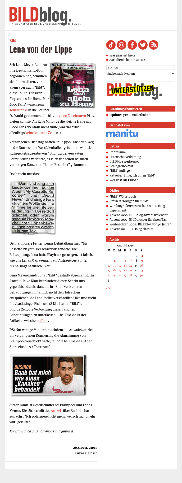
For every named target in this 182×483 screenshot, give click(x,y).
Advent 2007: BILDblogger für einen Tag (138, 219)
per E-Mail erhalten (129, 115)
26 (119, 275)
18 (114, 270)
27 (125, 275)
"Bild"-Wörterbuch (122, 196)
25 (114, 275)
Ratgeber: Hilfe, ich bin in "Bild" (132, 175)
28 (130, 275)
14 (130, 265)
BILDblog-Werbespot (124, 161)
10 (109, 265)
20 (125, 270)
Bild (12, 40)
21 (130, 270)
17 (109, 270)
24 (108, 275)
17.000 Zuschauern (71, 115)
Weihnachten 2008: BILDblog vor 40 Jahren (140, 224)
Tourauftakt (18, 110)
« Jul (108, 288)
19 (119, 270)
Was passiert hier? (122, 55)
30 (141, 275)
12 (119, 265)
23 (141, 270)
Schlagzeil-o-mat (121, 166)
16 (141, 265)
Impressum (117, 152)
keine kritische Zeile (40, 132)
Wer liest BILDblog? (123, 180)
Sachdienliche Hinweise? (127, 60)
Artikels (56, 410)
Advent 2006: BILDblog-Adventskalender (138, 215)
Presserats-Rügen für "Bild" (129, 201)
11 (114, 265)
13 (125, 265)
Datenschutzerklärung (125, 157)
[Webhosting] (122, 136)
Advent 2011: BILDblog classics (131, 229)
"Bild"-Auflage (119, 170)
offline (43, 320)
